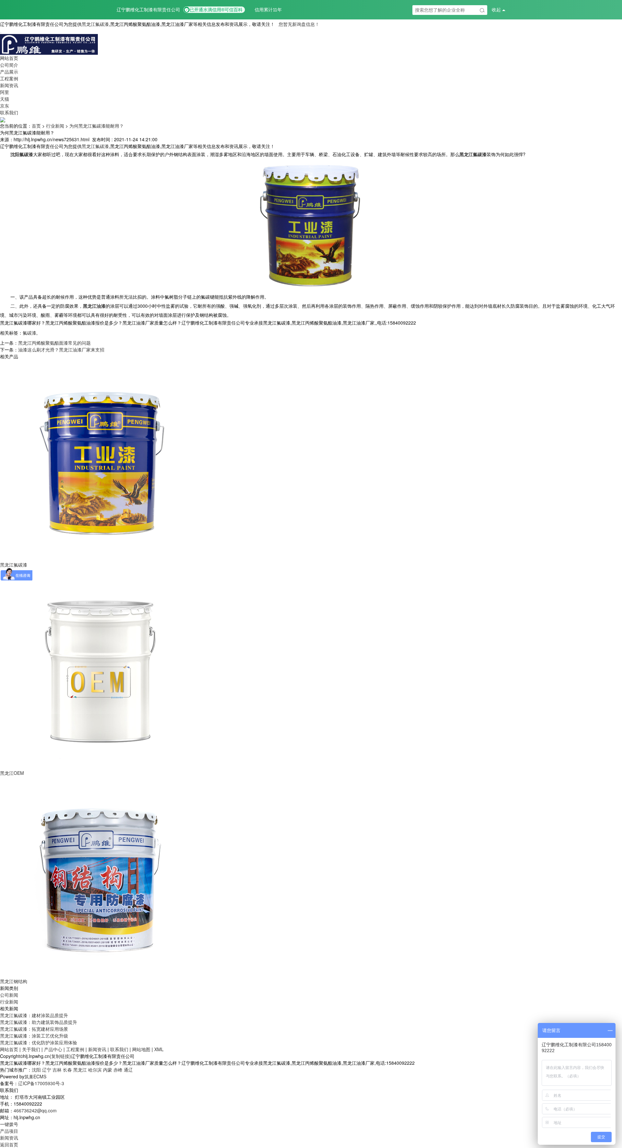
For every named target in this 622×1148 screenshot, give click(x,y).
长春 (67, 1069)
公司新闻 (9, 995)
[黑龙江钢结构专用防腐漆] (100, 876)
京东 (4, 105)
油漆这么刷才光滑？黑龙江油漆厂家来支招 (61, 349)
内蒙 (107, 1069)
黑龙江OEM (12, 773)
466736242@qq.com (35, 1110)
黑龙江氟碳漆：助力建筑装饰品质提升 (38, 1022)
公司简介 (9, 65)
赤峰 (117, 1069)
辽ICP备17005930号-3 (41, 1083)
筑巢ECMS (35, 1076)
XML (159, 1049)
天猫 (4, 99)
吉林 (57, 1069)
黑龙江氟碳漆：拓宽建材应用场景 (34, 1029)
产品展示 (9, 71)
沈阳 (36, 1069)
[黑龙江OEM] (100, 668)
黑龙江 (80, 1069)
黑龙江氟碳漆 (95, 24)
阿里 (4, 92)
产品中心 (53, 1049)
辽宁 (46, 1069)
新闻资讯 (9, 85)
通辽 (128, 1069)
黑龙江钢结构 (13, 981)
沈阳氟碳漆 (21, 154)
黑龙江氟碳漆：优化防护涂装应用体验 (38, 1042)
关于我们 (31, 1049)
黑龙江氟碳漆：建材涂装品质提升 (34, 1015)
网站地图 (141, 1049)
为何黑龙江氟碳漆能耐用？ (96, 125)
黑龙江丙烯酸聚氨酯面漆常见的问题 (54, 342)
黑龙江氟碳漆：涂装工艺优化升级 (34, 1035)
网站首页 (9, 58)
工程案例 (9, 78)
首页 (36, 125)
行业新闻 (55, 125)
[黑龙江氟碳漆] (100, 460)
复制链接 (60, 1056)
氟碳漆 (29, 332)
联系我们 (9, 112)
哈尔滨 (95, 1069)
